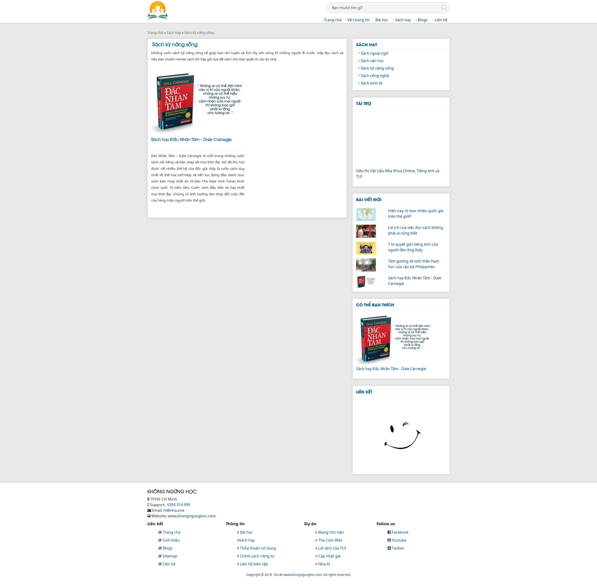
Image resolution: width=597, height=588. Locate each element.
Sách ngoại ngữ (374, 53)
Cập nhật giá (329, 556)
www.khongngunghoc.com (192, 515)
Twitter (398, 548)
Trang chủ (332, 19)
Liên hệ (440, 19)
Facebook (400, 532)
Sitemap (170, 556)
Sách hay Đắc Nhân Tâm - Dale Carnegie (191, 139)
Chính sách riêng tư (257, 556)
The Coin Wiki (330, 540)
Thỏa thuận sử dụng (258, 548)
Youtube (399, 540)
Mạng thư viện (331, 532)
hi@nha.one (173, 510)
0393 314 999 (178, 504)
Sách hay (402, 19)
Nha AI (324, 564)
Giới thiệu (171, 540)
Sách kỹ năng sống (377, 68)
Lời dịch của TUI (332, 548)
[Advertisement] (391, 137)
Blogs (422, 19)
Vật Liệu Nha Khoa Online (392, 170)
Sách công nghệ (375, 75)
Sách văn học (372, 60)
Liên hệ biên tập (254, 564)
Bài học (381, 19)
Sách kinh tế (371, 83)
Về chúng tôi (358, 19)
